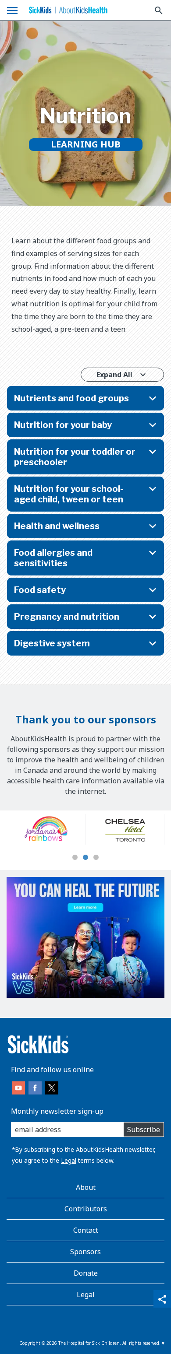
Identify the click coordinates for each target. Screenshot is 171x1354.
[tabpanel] (46, 829)
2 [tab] (85, 857)
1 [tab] (75, 857)
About (86, 1187)
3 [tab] (96, 857)
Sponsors (85, 1251)
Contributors (85, 1209)
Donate (86, 1273)
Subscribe (143, 1129)
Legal (68, 1160)
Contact (85, 1230)
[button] (85, 398)
